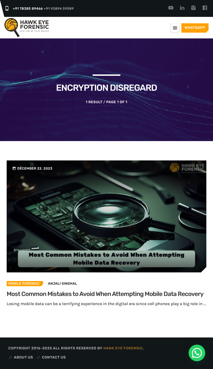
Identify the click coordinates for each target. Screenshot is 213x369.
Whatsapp (195, 28)
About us (23, 357)
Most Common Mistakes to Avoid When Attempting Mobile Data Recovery (105, 294)
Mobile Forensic (24, 283)
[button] (197, 353)
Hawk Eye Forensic (123, 348)
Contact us (54, 357)
